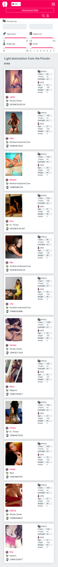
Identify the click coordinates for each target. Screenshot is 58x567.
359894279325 (16, 146)
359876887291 (16, 477)
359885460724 (16, 187)
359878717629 (16, 353)
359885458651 (16, 518)
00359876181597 (17, 228)
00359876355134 (17, 104)
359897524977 (16, 394)
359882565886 (16, 311)
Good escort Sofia (30, 10)
